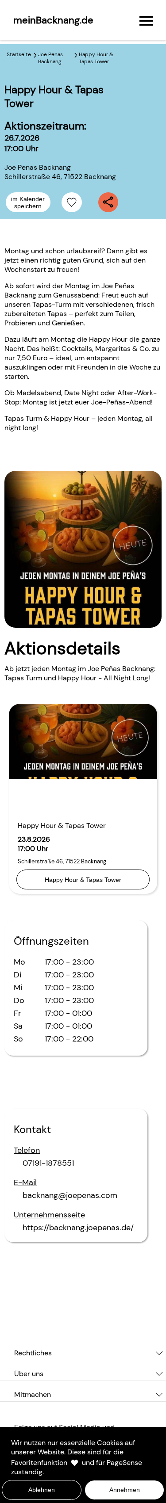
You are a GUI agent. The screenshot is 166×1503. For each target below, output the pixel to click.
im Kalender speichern (28, 202)
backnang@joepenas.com (70, 1195)
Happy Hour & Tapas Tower (83, 879)
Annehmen (124, 1489)
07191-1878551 (48, 1163)
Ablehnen (41, 1489)
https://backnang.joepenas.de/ (78, 1227)
